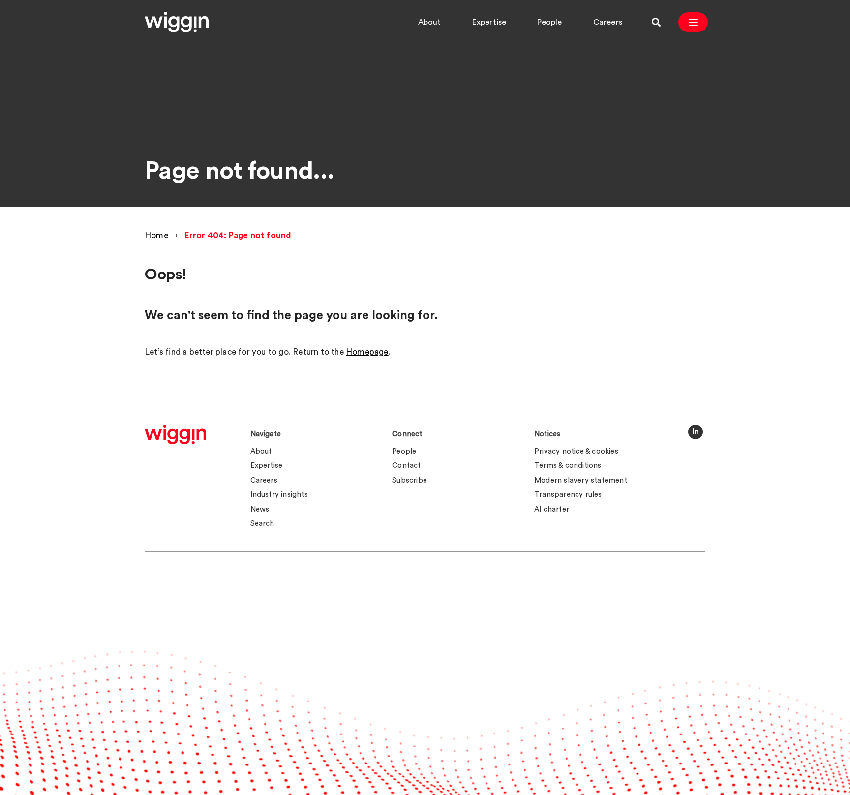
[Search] (656, 22)
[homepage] (175, 434)
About (429, 22)
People (549, 22)
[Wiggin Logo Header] (177, 22)
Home (156, 235)
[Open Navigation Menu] (693, 22)
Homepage (367, 352)
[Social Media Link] (695, 432)
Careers (607, 22)
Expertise (489, 22)
